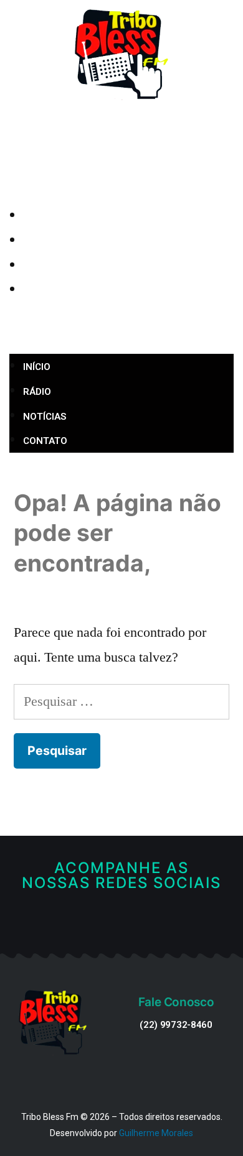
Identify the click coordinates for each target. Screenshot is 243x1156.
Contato (67, 290)
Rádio (59, 241)
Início (58, 216)
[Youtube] (121, 923)
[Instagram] (141, 923)
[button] (121, 328)
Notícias (66, 266)
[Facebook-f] (102, 923)
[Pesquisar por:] (121, 701)
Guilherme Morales (156, 1133)
